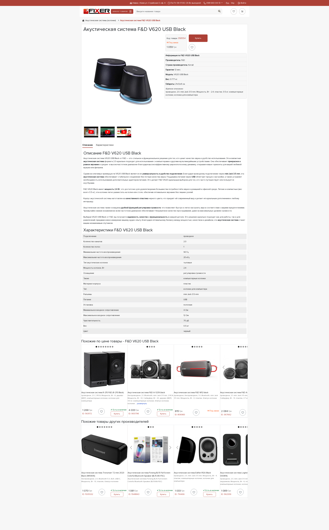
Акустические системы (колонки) (100, 20)
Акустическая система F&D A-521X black (146, 392)
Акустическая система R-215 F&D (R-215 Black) (102, 392)
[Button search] (219, 11)
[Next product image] (124, 367)
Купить (198, 38)
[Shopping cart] (242, 11)
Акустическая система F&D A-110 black (238, 392)
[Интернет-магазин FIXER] (83, 20)
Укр (230, 3)
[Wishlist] (234, 11)
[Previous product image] (84, 367)
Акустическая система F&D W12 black (191, 392)
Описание (87, 145)
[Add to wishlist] (192, 47)
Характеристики (104, 145)
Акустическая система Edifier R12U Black (192, 472)
